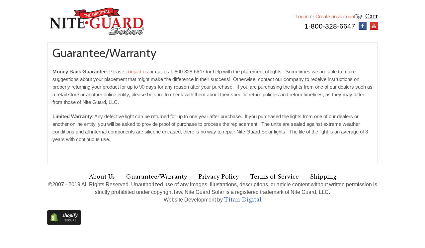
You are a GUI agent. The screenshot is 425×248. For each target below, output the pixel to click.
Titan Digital (243, 199)
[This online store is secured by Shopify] (64, 223)
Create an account (335, 16)
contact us (137, 71)
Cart (371, 16)
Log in (302, 16)
